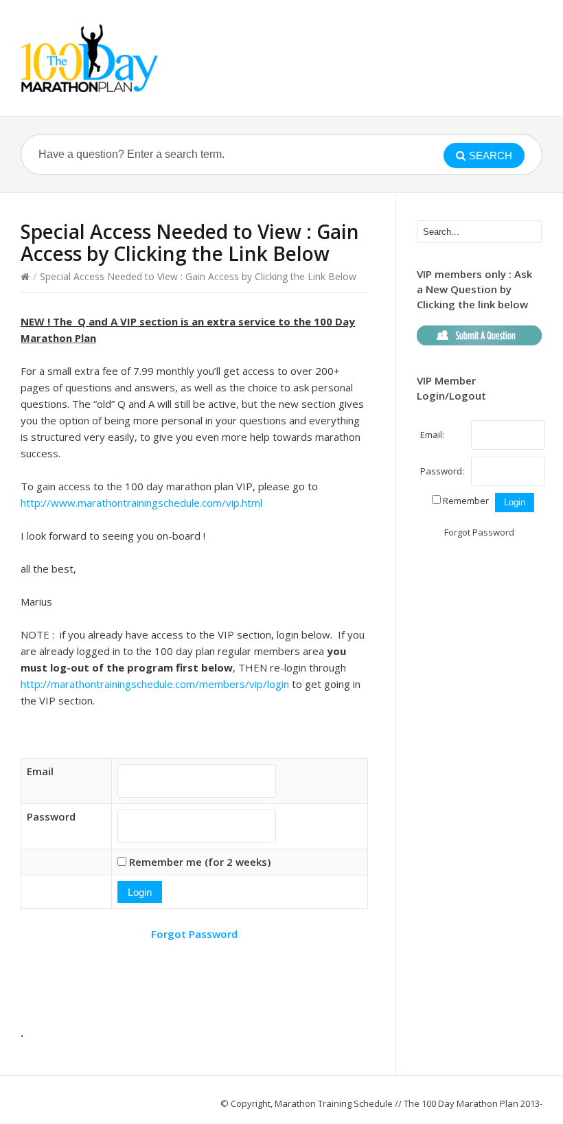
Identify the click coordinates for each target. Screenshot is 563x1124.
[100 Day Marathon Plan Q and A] (89, 58)
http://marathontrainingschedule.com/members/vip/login (155, 684)
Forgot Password (194, 934)
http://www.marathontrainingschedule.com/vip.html (141, 502)
